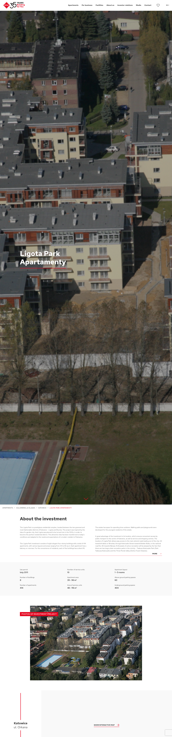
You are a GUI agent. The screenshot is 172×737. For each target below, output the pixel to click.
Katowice (42, 508)
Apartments (7, 508)
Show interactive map (104, 725)
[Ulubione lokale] (158, 5)
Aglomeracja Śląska (25, 508)
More (154, 554)
